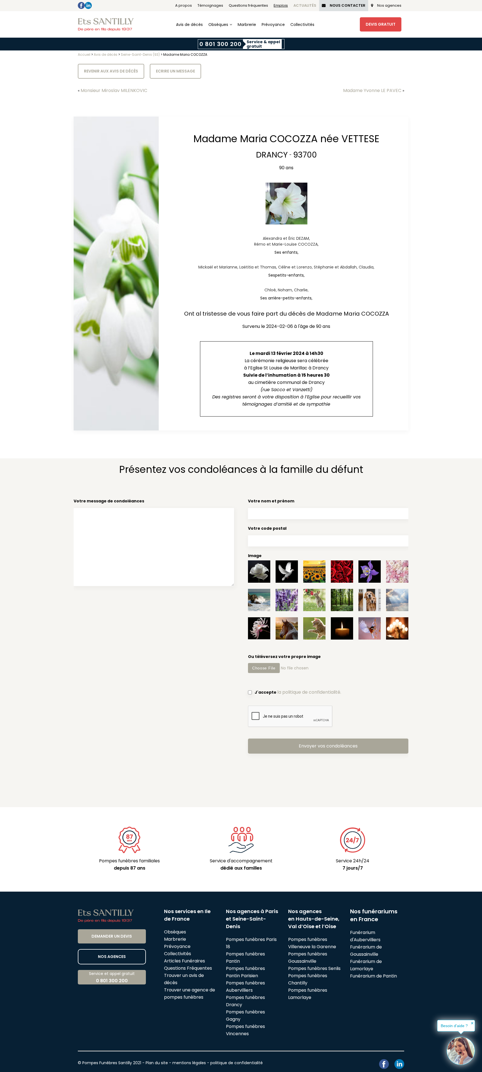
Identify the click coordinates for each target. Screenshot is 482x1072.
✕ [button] (472, 1023)
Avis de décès (189, 24)
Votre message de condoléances (109, 501)
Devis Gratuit (381, 24)
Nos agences (389, 5)
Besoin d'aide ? (454, 1025)
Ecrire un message (175, 71)
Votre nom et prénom (271, 501)
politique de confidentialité (236, 1063)
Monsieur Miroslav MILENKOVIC (114, 90)
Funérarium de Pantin (373, 976)
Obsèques (218, 24)
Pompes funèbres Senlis (314, 968)
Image (255, 555)
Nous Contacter (347, 5)
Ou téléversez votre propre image (284, 656)
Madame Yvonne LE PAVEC (372, 90)
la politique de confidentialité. (309, 692)
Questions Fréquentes (188, 968)
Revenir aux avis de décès (111, 71)
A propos (183, 5)
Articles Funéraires (184, 961)
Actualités (304, 5)
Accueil (84, 54)
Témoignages (210, 5)
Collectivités (302, 24)
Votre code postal (267, 528)
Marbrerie (247, 24)
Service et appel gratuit (112, 977)
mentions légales (189, 1063)
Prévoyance (273, 24)
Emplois (281, 5)
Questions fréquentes (248, 5)
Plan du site (157, 1063)
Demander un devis (111, 936)
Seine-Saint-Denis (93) (140, 54)
